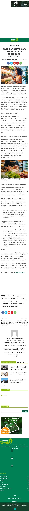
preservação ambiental (12, 301)
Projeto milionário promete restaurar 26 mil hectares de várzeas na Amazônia (7, 323)
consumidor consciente (7, 298)
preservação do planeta (7, 303)
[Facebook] (12, 356)
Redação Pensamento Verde (10, 59)
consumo (22, 298)
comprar (18, 295)
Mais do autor (21, 362)
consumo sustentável (16, 300)
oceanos (4, 301)
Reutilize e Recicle (6, 306)
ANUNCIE (14, 501)
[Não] (27, 506)
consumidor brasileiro (15, 296)
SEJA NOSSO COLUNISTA (14, 498)
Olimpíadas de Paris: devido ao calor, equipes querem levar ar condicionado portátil (21, 323)
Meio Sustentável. (20, 272)
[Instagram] (14, 356)
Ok (14, 509)
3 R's (7, 295)
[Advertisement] (14, 22)
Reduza (3, 304)
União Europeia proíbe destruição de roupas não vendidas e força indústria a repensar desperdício (18, 367)
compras (23, 295)
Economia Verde (14, 45)
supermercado (14, 306)
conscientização (5, 296)
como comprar (12, 295)
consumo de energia (6, 300)
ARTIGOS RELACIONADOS (8, 362)
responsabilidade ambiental (12, 304)
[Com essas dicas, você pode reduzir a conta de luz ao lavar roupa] (4, 374)
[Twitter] (17, 356)
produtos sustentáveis (18, 303)
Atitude (3, 375)
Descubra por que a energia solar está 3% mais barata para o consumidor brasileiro (18, 380)
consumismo (16, 298)
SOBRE (14, 495)
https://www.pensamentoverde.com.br (14, 340)
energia (24, 300)
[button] (27, 40)
